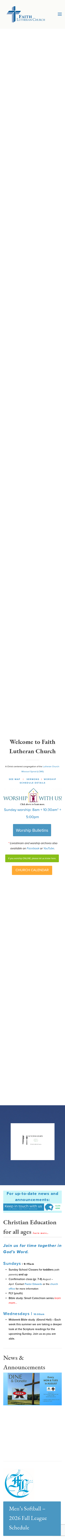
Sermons (33, 779)
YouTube (48, 848)
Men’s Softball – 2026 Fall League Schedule (28, 1518)
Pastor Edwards (33, 1284)
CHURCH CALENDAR (32, 870)
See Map (14, 779)
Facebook (33, 848)
